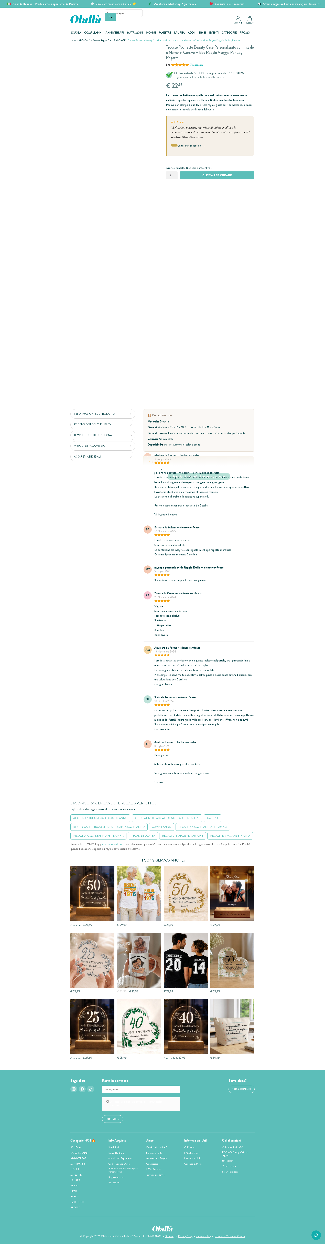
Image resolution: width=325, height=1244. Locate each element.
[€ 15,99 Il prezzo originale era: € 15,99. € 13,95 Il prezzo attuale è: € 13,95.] (139, 960)
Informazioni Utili (196, 1140)
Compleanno (161, 827)
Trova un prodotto (155, 1174)
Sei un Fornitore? (231, 1171)
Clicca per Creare (217, 175)
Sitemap (169, 1236)
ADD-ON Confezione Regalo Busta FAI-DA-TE (102, 40)
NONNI (151, 33)
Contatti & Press (192, 1163)
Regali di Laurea (143, 836)
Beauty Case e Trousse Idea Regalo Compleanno (109, 827)
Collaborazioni (231, 1140)
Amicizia (213, 818)
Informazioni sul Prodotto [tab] (94, 414)
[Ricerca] (110, 17)
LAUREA (179, 33)
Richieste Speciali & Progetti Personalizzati (123, 1170)
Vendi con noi (229, 1166)
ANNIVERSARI (115, 33)
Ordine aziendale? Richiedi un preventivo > (189, 168)
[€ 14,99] (232, 1026)
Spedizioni (113, 1147)
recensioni (196, 65)
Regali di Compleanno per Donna (98, 836)
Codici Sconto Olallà (119, 1163)
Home (73, 40)
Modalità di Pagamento (120, 1158)
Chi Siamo (189, 1147)
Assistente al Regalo (156, 1158)
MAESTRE (165, 33)
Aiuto (150, 1140)
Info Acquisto (117, 1140)
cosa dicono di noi (112, 844)
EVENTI (214, 33)
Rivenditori (227, 1160)
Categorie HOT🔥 (83, 1140)
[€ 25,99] (186, 893)
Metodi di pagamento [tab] (89, 446)
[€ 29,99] (139, 893)
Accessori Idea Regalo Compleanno (100, 818)
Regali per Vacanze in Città (230, 836)
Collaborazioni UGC (232, 1147)
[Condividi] (153, 50)
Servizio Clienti (154, 1152)
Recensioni (114, 1182)
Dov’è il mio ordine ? (156, 1147)
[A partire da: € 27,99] (92, 893)
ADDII (192, 33)
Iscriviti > (112, 1119)
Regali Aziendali (116, 1177)
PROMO (245, 33)
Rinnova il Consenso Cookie (230, 1236)
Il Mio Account (153, 1169)
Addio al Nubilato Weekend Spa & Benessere (167, 818)
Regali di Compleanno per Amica (202, 827)
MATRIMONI (135, 33)
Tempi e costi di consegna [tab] (93, 435)
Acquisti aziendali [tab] (87, 457)
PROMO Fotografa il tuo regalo (235, 1154)
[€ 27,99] (232, 893)
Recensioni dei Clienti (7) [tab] (92, 424)
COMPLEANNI (93, 33)
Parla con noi (241, 1089)
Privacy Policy (185, 1236)
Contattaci (152, 1163)
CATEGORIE (229, 33)
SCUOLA (75, 33)
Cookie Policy (203, 1236)
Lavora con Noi (192, 1158)
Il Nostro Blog (191, 1152)
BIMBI (202, 33)
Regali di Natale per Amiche (182, 836)
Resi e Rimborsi (116, 1152)
